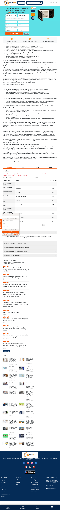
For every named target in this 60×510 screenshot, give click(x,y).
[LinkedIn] (35, 462)
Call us (41, 161)
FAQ (1, 484)
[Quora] (33, 466)
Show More (6, 351)
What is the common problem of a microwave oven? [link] (17, 247)
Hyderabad (18, 482)
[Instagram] (32, 462)
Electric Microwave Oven (7, 184)
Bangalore (18, 479)
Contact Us (3, 480)
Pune (17, 484)
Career (2, 487)
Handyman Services (35, 480)
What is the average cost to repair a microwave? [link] (16, 233)
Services (8, 508)
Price (54, 180)
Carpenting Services (35, 489)
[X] (30, 466)
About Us (2, 479)
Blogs (2, 486)
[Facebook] (24, 462)
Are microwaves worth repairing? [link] (12, 255)
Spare (17, 180)
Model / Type (7, 180)
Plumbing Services (34, 484)
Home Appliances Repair (36, 479)
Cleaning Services (34, 486)
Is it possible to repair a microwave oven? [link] (15, 243)
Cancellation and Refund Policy (7, 492)
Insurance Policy (4, 491)
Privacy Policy (3, 489)
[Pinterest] (26, 466)
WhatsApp (22, 508)
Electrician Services (34, 482)
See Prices (27, 33)
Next (55, 225)
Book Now (14, 34)
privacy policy (15, 234)
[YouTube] (28, 462)
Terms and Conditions (5, 494)
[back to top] (56, 503)
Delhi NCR (18, 486)
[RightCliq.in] (10, 2)
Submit (10, 231)
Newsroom (3, 496)
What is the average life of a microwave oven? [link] (16, 251)
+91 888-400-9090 (52, 3)
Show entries (7, 177)
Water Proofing (34, 492)
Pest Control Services (35, 487)
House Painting (34, 491)
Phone (37, 508)
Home (51, 508)
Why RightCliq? (4, 482)
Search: (36, 177)
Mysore (17, 480)
